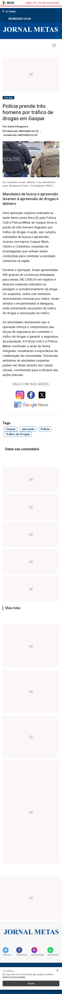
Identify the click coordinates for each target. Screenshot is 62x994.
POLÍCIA (8, 97)
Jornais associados (48, 2)
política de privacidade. (14, 977)
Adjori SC (31, 2)
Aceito (31, 983)
